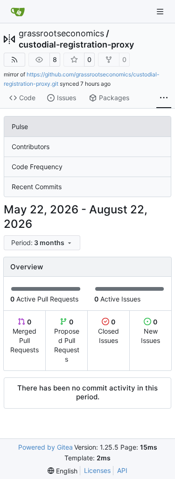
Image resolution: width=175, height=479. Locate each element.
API (122, 470)
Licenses (97, 470)
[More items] (163, 98)
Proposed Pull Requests (66, 340)
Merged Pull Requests (24, 336)
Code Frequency (37, 167)
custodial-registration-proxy (76, 44)
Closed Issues (108, 331)
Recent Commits (37, 187)
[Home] (18, 11)
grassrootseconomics (61, 33)
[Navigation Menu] (161, 11)
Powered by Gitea (45, 447)
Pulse (20, 126)
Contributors (30, 147)
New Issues (150, 331)
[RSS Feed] (14, 60)
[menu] (42, 242)
